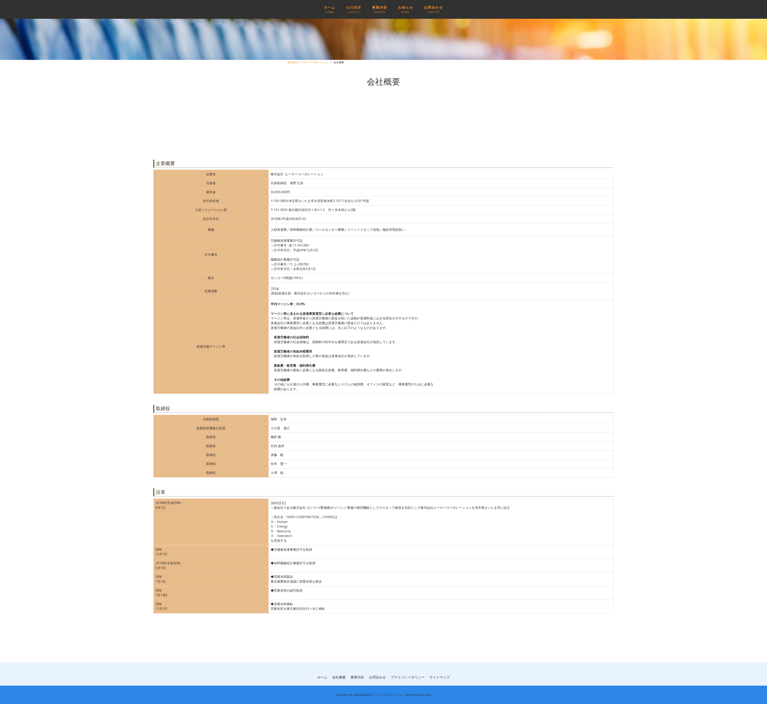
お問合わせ (377, 677)
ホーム (322, 677)
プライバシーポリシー (408, 677)
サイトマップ (439, 677)
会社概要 (339, 677)
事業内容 (357, 677)
